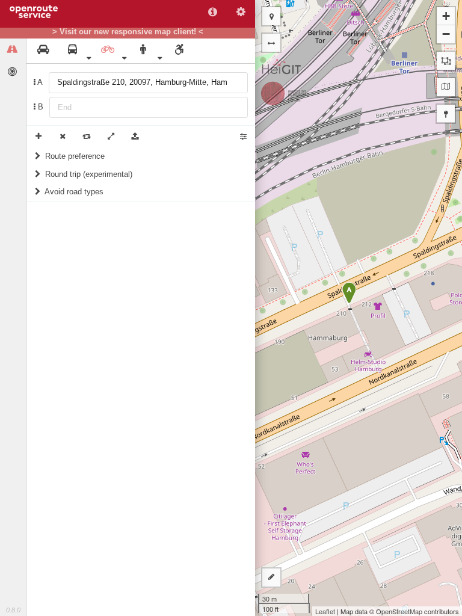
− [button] (446, 34)
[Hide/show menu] (271, 43)
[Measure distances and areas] (271, 577)
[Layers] (446, 87)
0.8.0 (13, 610)
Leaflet (325, 611)
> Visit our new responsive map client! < (127, 32)
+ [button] (446, 15)
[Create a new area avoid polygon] (446, 61)
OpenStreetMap (399, 611)
